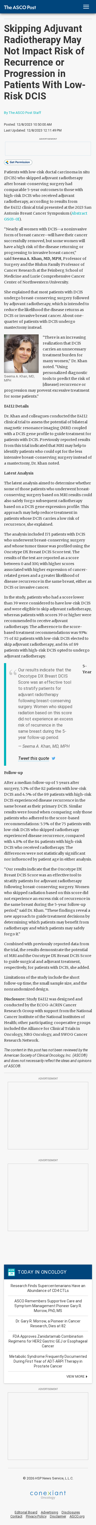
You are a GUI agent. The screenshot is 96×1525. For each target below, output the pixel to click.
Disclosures (71, 1512)
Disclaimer (58, 1516)
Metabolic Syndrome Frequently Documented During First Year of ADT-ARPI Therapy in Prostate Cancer (48, 1361)
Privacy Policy (36, 1516)
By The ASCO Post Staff (22, 113)
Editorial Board (26, 1512)
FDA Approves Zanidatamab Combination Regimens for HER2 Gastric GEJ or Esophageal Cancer (48, 1341)
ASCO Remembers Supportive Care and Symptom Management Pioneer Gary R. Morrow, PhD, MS (48, 1306)
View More (75, 1376)
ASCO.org (77, 1516)
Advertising (49, 1512)
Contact (16, 1516)
